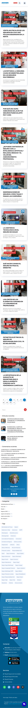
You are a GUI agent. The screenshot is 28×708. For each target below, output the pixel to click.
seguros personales (9, 19)
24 (10, 402)
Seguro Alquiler (20, 553)
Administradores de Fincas (7, 504)
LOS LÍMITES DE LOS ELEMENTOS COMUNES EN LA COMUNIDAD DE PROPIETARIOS (13, 302)
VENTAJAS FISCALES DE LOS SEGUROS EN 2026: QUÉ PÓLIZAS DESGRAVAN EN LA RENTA (14, 33)
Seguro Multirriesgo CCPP (7, 571)
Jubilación (12, 544)
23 (7, 402)
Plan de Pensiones (16, 547)
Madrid (2, 509)
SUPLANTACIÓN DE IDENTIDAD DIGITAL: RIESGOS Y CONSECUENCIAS (15, 438)
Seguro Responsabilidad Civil (8, 577)
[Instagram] (22, 687)
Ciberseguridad (5, 536)
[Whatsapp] (4, 687)
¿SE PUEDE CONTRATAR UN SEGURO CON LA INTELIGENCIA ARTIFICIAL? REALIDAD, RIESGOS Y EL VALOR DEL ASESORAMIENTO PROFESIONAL (13, 153)
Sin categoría (4, 518)
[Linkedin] (18, 687)
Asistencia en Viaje (6, 530)
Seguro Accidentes (11, 553)
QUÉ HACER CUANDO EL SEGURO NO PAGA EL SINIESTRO (12, 266)
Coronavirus (18, 538)
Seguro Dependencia (6, 562)
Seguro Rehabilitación (20, 574)
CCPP (20, 530)
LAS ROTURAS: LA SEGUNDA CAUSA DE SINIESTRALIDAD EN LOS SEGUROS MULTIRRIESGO (13, 74)
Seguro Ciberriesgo (16, 556)
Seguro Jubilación (21, 568)
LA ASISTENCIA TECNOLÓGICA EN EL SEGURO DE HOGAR (11, 230)
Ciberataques (5, 533)
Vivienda (11, 583)
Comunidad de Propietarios (8, 538)
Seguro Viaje (4, 580)
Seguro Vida (12, 580)
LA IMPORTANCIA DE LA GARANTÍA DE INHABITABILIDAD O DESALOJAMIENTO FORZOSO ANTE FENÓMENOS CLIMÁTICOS (13, 380)
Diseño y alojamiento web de (16, 703)
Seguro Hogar (16, 562)
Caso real (3, 506)
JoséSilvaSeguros (5, 449)
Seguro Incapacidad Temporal (8, 568)
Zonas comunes (18, 583)
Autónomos (14, 530)
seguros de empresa (9, 14)
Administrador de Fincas (7, 527)
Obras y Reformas (6, 547)
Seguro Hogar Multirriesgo (7, 565)
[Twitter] (9, 687)
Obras (18, 544)
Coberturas (13, 536)
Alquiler (16, 527)
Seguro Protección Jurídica (7, 574)
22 (3, 402)
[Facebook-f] (13, 687)
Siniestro (19, 580)
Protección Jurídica (6, 550)
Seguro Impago (18, 565)
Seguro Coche (5, 559)
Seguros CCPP (8, 55)
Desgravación (5, 544)
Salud (3, 553)
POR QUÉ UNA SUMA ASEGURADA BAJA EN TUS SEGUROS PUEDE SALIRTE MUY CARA (13, 112)
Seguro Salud (20, 577)
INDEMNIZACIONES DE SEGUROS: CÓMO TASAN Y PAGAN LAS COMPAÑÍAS (13, 194)
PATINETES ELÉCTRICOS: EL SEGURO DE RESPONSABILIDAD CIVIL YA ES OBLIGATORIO (13, 340)
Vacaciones (4, 583)
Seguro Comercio (14, 559)
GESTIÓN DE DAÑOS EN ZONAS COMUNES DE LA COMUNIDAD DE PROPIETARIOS (16, 420)
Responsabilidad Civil (17, 550)
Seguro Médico (18, 571)
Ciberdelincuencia (14, 533)
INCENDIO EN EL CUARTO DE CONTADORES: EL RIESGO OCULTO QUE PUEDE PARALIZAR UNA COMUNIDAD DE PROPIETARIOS (16, 429)
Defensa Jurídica (17, 541)
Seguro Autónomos (6, 556)
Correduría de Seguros (7, 541)
